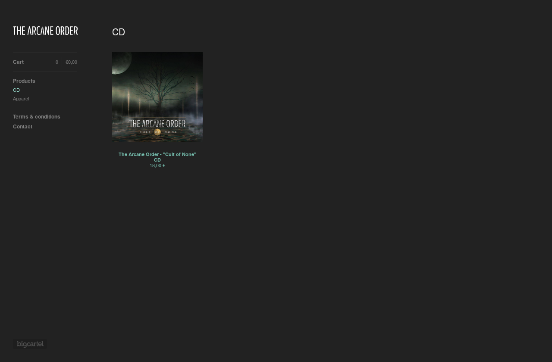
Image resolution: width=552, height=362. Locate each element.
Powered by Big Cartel (30, 344)
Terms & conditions (36, 116)
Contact (22, 126)
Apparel (21, 98)
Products (24, 80)
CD (16, 89)
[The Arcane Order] (45, 31)
